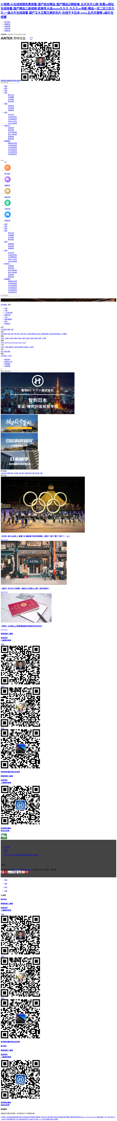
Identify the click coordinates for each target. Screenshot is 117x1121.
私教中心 (7, 125)
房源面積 (7, 366)
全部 (5, 308)
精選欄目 (7, 141)
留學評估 (10, 80)
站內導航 (7, 847)
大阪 (12, 329)
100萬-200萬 (13, 338)
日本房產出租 (12, 150)
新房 (5, 356)
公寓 (5, 310)
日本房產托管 (12, 152)
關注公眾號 (17, 80)
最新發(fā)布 (8, 362)
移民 (5, 93)
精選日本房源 (12, 143)
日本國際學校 (12, 119)
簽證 (5, 104)
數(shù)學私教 (12, 134)
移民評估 (4, 80)
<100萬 (6, 338)
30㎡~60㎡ (11, 342)
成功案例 (11, 108)
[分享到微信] (5, 867)
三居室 (16, 347)
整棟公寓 (7, 315)
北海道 (51, 334)
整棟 (5, 851)
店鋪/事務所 (8, 319)
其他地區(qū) (58, 334)
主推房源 (7, 28)
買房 (5, 88)
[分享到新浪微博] (3, 867)
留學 (5, 112)
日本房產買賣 (12, 147)
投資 (5, 351)
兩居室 (11, 347)
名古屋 (29, 334)
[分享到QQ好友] (1, 867)
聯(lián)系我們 (34, 855)
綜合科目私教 (12, 132)
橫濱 (8, 329)
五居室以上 (27, 347)
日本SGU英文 (12, 121)
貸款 (8, 351)
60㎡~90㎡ (18, 342)
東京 (5, 329)
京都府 (64, 334)
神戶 (24, 334)
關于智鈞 (7, 22)
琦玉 (5, 473)
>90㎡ (24, 342)
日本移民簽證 (12, 145)
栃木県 (38, 334)
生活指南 (11, 99)
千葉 (15, 334)
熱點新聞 (7, 26)
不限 (2, 329)
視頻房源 (7, 31)
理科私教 (11, 130)
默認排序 (7, 359)
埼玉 (18, 334)
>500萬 (43, 338)
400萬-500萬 (37, 338)
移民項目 (11, 101)
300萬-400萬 (29, 338)
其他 (32, 347)
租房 (5, 90)
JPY (31, 39)
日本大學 (11, 114)
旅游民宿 (7, 323)
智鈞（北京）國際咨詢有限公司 (22, 869)
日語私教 (11, 128)
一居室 (6, 347)
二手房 (9, 356)
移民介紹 (11, 95)
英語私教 (11, 136)
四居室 (20, 347)
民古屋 (37, 473)
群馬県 (33, 334)
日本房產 (4, 304)
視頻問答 (11, 110)
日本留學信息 (12, 154)
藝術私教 (11, 139)
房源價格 (7, 364)
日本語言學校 (12, 117)
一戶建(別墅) (8, 313)
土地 (5, 317)
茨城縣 (43, 334)
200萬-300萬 (21, 338)
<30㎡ (6, 342)
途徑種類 (11, 97)
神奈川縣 (10, 334)
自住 (2, 351)
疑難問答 (7, 24)
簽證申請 (11, 106)
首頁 (5, 86)
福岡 (47, 334)
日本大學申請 (12, 123)
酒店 (5, 321)
